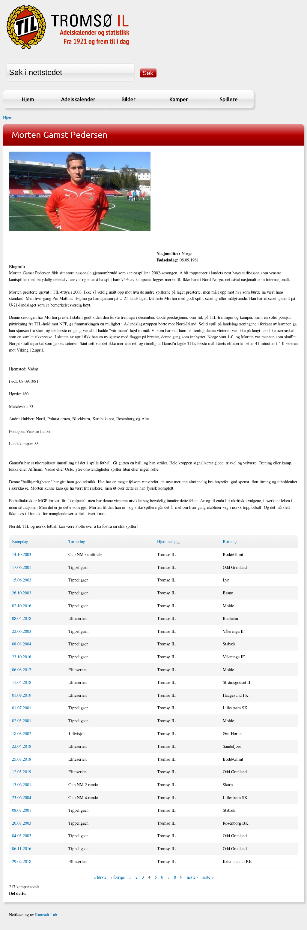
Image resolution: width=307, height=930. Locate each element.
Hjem (28, 99)
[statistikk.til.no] (68, 49)
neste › (192, 877)
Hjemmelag (167, 541)
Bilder (128, 99)
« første (100, 877)
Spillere (229, 99)
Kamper (178, 99)
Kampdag (20, 541)
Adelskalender (78, 99)
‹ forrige (118, 877)
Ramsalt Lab (46, 914)
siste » (207, 877)
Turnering (76, 541)
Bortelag (230, 541)
